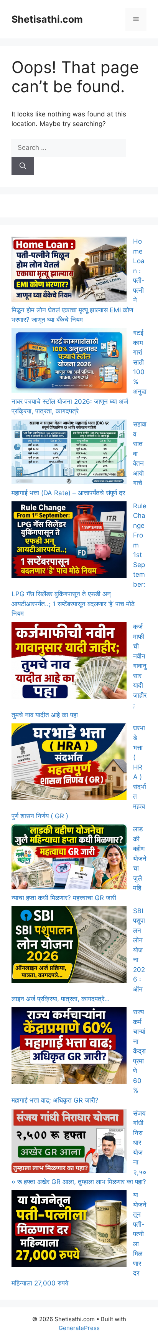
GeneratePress (79, 1328)
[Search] (23, 166)
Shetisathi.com (47, 19)
